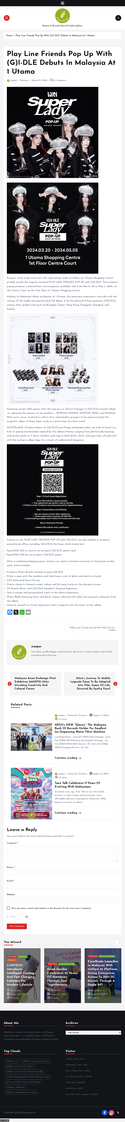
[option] (22, 975)
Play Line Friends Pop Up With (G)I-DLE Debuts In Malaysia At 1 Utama (55, 36)
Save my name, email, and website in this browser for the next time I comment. (51, 908)
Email (10, 881)
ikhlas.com (13, 1061)
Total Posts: (72, 1088)
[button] (114, 943)
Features (24, 80)
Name (10, 867)
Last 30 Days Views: (76, 1077)
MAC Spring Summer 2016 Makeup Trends (28, 1077)
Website (11, 895)
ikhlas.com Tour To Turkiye (21, 1066)
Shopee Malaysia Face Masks (22, 1092)
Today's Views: (73, 1059)
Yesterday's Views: (75, 1065)
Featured (72, 715)
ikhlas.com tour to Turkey (37, 1061)
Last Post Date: (74, 1094)
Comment (12, 843)
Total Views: (72, 1083)
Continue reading (66, 758)
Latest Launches (66, 964)
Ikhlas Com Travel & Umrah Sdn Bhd (25, 1072)
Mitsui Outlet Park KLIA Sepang (24, 1082)
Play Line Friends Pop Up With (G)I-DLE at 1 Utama (93, 629)
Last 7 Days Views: (75, 1071)
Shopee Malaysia (16, 1087)
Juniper (13, 80)
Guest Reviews (25, 968)
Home (9, 36)
